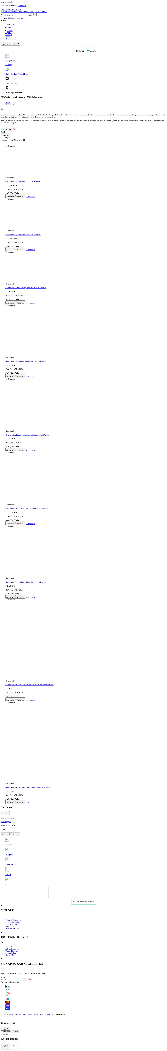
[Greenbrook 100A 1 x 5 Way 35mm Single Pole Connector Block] (43, 699)
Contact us (17, 10)
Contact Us (9, 955)
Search (3, 15)
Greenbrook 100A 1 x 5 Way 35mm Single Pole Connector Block (29, 787)
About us (4, 10)
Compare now (6, 1032)
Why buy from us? (12, 928)
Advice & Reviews (12, 949)
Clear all (15, 1032)
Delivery (10, 10)
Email (3, 977)
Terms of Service (11, 951)
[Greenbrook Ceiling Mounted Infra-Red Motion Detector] (35, 494)
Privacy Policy (10, 953)
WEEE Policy (10, 926)
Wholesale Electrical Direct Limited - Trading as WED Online (29, 1014)
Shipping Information (13, 920)
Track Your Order (11, 924)
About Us (8, 947)
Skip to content (6, 2)
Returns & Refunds (12, 922)
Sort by (3, 132)
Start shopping (6, 822)
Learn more (22, 6)
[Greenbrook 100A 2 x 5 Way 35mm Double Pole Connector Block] (43, 596)
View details (30, 802)
